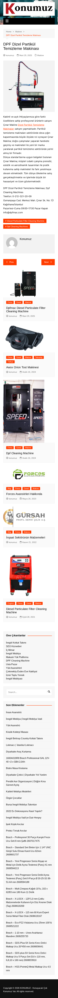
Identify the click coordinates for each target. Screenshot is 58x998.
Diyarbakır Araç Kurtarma (18, 751)
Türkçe (10, 362)
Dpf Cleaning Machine (20, 453)
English (11, 603)
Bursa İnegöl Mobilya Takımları (21, 804)
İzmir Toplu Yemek (15, 675)
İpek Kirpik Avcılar (15, 824)
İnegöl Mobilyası (14, 678)
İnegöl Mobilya (13, 653)
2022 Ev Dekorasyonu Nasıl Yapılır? (24, 811)
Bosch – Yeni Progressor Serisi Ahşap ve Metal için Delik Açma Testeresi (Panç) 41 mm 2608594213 (29, 865)
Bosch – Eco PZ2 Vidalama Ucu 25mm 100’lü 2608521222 (29, 924)
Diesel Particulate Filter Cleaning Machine (25, 221)
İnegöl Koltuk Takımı (16, 643)
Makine (40, 55)
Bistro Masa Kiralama (16, 768)
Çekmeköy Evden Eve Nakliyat (21, 671)
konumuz (10, 55)
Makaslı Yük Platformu (17, 657)
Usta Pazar (11, 664)
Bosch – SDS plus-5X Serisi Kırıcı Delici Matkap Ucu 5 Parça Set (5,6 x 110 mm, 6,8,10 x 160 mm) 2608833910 (26, 956)
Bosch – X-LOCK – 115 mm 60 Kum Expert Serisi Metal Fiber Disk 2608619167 (27, 914)
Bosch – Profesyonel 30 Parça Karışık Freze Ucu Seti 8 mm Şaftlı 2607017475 (28, 839)
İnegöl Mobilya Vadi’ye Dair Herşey (23, 817)
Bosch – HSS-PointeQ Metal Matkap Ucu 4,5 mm (28, 969)
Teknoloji (38, 357)
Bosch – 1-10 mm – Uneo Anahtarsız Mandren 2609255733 (24, 935)
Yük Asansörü (13, 725)
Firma (10, 302)
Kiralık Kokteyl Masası (17, 732)
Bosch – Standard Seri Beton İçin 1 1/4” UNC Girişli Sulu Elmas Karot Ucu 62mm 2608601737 (28, 851)
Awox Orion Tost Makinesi (22, 367)
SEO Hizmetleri (14, 646)
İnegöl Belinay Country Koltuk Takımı (24, 738)
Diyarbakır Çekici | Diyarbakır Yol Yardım (26, 775)
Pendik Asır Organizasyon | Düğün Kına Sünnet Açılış (26, 783)
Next (46, 262)
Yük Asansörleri (14, 668)
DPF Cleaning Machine (18, 660)
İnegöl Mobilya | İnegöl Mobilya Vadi (24, 719)
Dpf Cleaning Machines (17, 226)
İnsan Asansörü (14, 712)
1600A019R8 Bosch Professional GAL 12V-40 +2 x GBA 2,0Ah (28, 760)
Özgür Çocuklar (14, 798)
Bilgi (9, 488)
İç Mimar (10, 650)
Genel (18, 302)
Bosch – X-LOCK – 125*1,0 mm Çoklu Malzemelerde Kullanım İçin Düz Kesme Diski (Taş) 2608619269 (29, 902)
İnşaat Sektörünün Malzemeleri (25, 537)
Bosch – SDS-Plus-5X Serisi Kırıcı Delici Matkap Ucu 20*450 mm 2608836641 (26, 945)
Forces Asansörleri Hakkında (24, 493)
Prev (11, 262)
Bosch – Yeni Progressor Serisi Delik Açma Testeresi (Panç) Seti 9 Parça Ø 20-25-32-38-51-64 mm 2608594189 (28, 878)
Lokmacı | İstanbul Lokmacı (20, 745)
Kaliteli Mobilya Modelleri (18, 791)
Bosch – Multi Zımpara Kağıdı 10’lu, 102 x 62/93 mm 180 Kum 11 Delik (27, 891)
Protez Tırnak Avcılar (16, 831)
